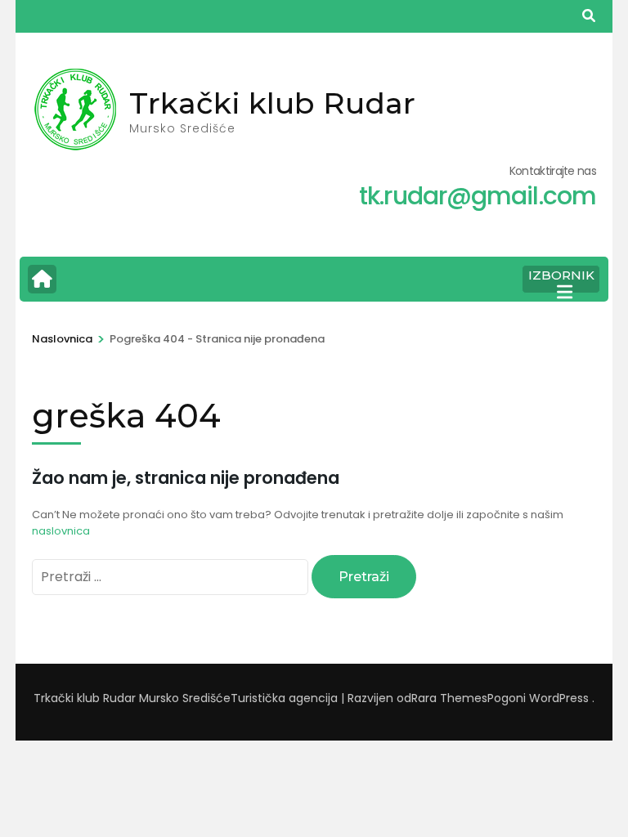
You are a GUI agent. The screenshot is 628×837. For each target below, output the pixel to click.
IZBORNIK (561, 275)
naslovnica (61, 531)
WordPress (559, 698)
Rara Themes (449, 698)
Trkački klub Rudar (272, 103)
